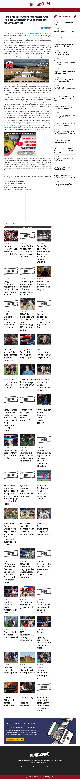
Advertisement (48, 767)
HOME (6, 10)
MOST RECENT (13, 10)
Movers (35, 37)
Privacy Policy (37, 767)
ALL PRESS (22, 10)
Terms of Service (26, 767)
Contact (57, 767)
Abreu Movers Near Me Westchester (38, 33)
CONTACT (30, 10)
